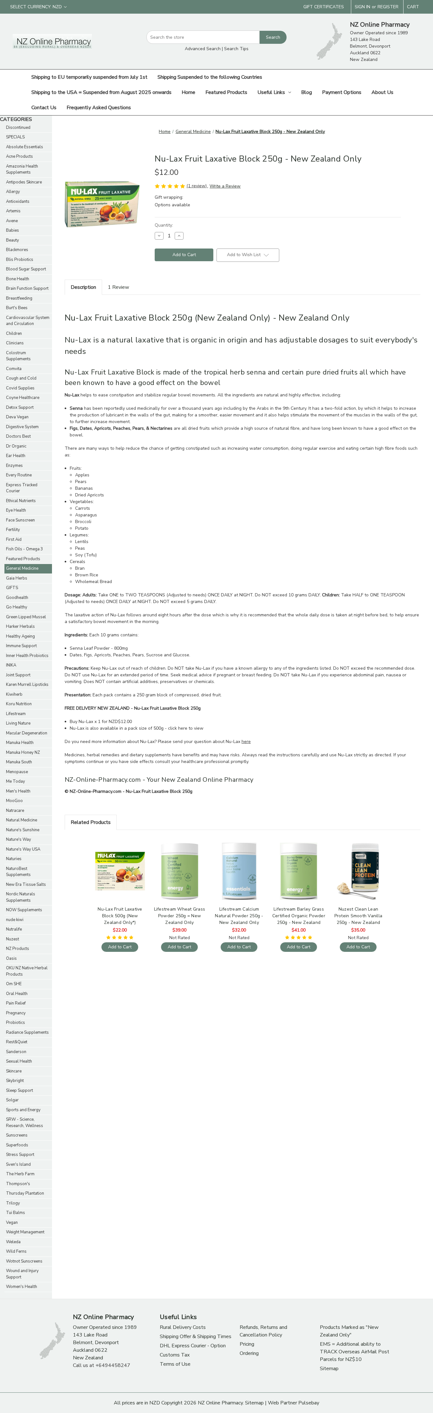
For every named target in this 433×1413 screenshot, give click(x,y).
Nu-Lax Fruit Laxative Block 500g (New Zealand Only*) (120, 915)
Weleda (13, 1242)
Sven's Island (18, 1164)
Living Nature (18, 723)
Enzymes (14, 465)
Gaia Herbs (16, 578)
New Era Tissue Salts (26, 884)
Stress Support (20, 1155)
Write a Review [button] (225, 186)
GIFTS (12, 588)
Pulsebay (308, 1402)
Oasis (11, 958)
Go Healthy (16, 607)
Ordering (249, 1353)
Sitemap (329, 1368)
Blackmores (17, 250)
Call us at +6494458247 (101, 1365)
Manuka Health (20, 743)
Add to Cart (120, 876)
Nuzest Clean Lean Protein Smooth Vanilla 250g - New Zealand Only (358, 915)
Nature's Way (18, 839)
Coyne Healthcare (22, 398)
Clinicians (15, 343)
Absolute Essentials (24, 147)
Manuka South (19, 762)
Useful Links (271, 92)
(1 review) (197, 186)
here (246, 742)
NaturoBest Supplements (18, 872)
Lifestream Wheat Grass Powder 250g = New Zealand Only (179, 915)
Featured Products (226, 92)
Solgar (12, 1100)
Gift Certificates (323, 7)
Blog (306, 92)
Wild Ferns (16, 1251)
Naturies (14, 859)
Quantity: (164, 225)
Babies (12, 230)
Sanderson (16, 1052)
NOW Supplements (24, 910)
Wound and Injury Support (22, 1274)
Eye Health (16, 510)
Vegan (12, 1222)
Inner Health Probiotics (27, 656)
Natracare (15, 810)
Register (388, 7)
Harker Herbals (20, 626)
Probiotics (15, 1022)
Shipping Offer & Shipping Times (195, 1336)
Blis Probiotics (19, 259)
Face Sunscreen (20, 520)
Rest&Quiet (16, 1042)
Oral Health (17, 994)
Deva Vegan (17, 417)
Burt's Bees (17, 308)
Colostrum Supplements (18, 356)
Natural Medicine (21, 820)
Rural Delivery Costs (183, 1327)
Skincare (14, 1071)
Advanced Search (203, 49)
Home (188, 92)
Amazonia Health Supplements (22, 169)
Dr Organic (16, 446)
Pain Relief (16, 1003)
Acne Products (19, 156)
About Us (382, 92)
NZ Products (17, 949)
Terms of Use (175, 1364)
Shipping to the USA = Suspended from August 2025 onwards (101, 92)
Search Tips (236, 49)
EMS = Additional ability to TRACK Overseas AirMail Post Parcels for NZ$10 (354, 1352)
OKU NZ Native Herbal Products (27, 971)
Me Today (15, 781)
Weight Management (25, 1232)
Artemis (13, 211)
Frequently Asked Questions (99, 107)
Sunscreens (17, 1135)
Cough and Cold (21, 378)
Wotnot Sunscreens (24, 1261)
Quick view (119, 865)
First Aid (14, 539)
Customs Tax (175, 1354)
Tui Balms (15, 1213)
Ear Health (15, 456)
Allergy (13, 192)
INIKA (11, 665)
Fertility (13, 530)
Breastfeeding (19, 298)
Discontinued (18, 127)
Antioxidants (17, 201)
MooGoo (14, 801)
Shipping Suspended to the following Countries (210, 77)
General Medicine (22, 568)
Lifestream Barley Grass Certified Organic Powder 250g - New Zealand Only (298, 915)
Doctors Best (18, 436)
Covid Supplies (20, 388)
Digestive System (22, 427)
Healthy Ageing (20, 636)
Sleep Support (19, 1090)
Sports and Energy (23, 1110)
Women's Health (21, 1287)
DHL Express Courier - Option (193, 1345)
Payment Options (341, 92)
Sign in (362, 7)
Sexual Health (19, 1061)
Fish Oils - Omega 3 (24, 549)
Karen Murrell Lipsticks (27, 684)
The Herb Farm (20, 1174)
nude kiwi (14, 920)
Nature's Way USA (23, 849)
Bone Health (17, 279)
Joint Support (18, 675)
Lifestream (16, 714)
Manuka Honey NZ (23, 752)
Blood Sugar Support (26, 269)
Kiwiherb (14, 694)
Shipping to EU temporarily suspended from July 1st (89, 77)
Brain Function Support (27, 288)
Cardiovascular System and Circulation (27, 321)
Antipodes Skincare (24, 182)
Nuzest (12, 939)
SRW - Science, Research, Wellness (24, 1123)
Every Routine (19, 475)
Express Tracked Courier (21, 488)
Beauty (12, 240)
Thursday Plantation (25, 1193)
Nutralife (14, 929)
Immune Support (21, 646)
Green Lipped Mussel (26, 617)
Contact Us (43, 107)
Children (14, 333)
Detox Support (20, 407)
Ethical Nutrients (21, 501)
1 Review (118, 287)
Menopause (17, 772)
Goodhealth (17, 597)
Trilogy (13, 1203)
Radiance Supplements (27, 1032)
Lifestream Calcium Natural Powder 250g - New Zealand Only (239, 915)
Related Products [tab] (91, 822)
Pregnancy (16, 1013)
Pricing (247, 1344)
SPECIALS (15, 137)
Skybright (15, 1081)
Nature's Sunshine (22, 830)
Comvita (14, 369)
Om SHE (14, 984)
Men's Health (18, 791)
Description (83, 287)
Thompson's (18, 1184)
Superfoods (17, 1145)
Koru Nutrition (19, 704)
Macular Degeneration (26, 733)
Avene (12, 221)
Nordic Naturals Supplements (20, 897)
